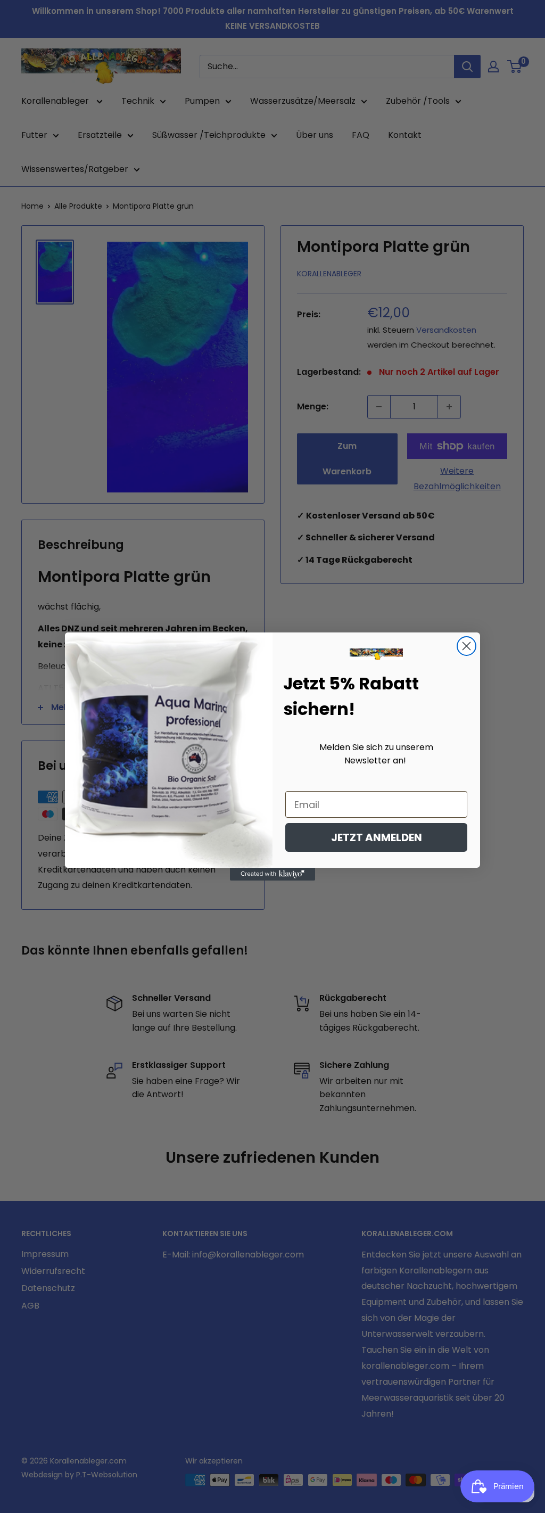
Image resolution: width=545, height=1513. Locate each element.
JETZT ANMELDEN (376, 837)
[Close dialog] (466, 646)
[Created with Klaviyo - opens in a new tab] (272, 874)
